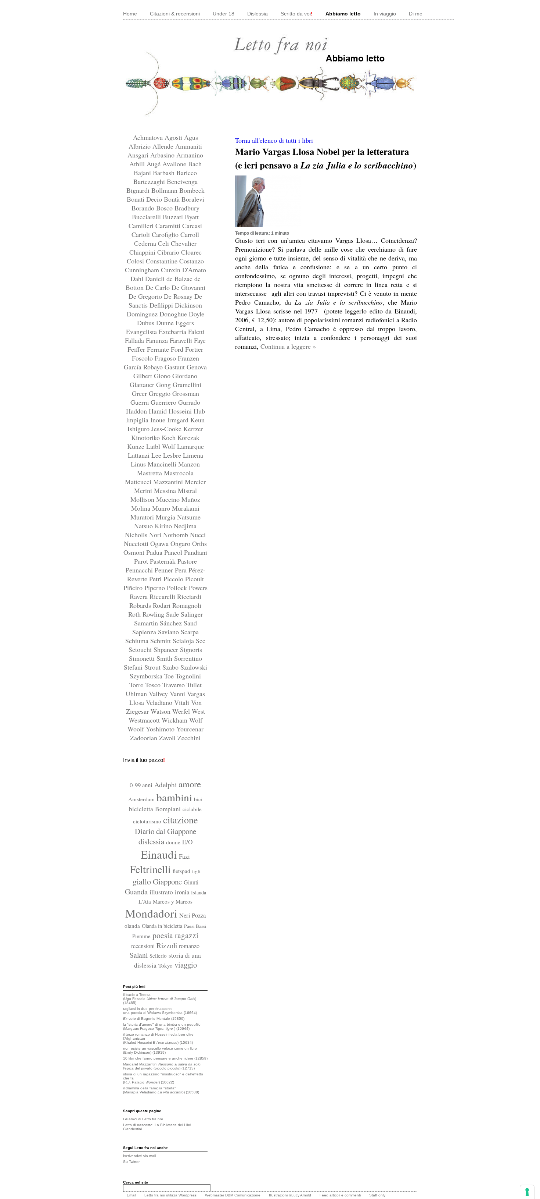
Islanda (198, 892)
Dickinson (188, 305)
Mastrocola (179, 472)
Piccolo (174, 578)
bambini (174, 797)
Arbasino (163, 154)
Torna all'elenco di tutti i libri (274, 140)
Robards (141, 605)
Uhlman (137, 693)
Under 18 (223, 14)
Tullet (194, 684)
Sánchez (172, 622)
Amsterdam (141, 799)
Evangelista (142, 331)
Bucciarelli (147, 216)
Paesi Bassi (195, 926)
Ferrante (159, 349)
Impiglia (138, 419)
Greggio (160, 393)
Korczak (188, 437)
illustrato (161, 892)
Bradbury (186, 207)
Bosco (165, 207)
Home (130, 14)
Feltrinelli (150, 869)
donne (173, 842)
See (200, 640)
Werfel (182, 711)
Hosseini (181, 411)
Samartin (147, 622)
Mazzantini (169, 481)
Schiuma (137, 640)
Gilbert (143, 375)
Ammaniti (188, 146)
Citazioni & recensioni (175, 14)
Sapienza (145, 631)
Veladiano (160, 702)
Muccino (168, 499)
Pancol (174, 552)
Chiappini (143, 252)
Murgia (166, 516)
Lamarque (190, 446)
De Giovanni (188, 287)
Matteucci (139, 481)
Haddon (137, 411)
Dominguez (143, 313)
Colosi (136, 260)
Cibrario (169, 252)
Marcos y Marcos (172, 901)
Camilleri (142, 225)
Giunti (191, 882)
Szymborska (147, 675)
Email (131, 1195)
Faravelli (182, 340)
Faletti (196, 331)
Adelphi (165, 784)
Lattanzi (139, 455)
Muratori (143, 516)
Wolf (195, 720)
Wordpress (188, 1195)
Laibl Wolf (161, 446)
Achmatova (149, 137)
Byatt (192, 216)
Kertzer (193, 428)
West (198, 711)
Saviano (169, 631)
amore (190, 784)
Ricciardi (189, 596)
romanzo (189, 946)
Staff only (377, 1195)
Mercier (195, 481)
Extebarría (173, 331)
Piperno (155, 587)
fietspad (181, 871)
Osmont (134, 552)
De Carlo (158, 287)
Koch (169, 437)
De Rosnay (179, 296)
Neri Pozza (192, 915)
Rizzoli (166, 945)
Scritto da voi (297, 14)
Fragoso (166, 358)
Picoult (194, 578)
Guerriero (164, 402)
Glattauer (143, 384)
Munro (162, 508)
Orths (199, 543)
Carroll (189, 234)
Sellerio (158, 955)
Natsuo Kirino (154, 525)
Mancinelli (163, 464)
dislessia (151, 841)
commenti (353, 1195)
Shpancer (167, 649)
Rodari (162, 605)
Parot (142, 561)
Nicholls (137, 534)
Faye (200, 340)
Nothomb (176, 534)
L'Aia (144, 901)
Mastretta (150, 472)
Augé (154, 163)
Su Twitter (131, 1162)
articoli (335, 1195)
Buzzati (174, 216)
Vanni (178, 693)
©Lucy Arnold (300, 1195)
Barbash (164, 172)
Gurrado (189, 402)
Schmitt (161, 640)
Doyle (196, 313)
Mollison (143, 499)
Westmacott (145, 720)
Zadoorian (144, 737)
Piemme (141, 936)
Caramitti (168, 225)
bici (198, 799)
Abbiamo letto (343, 14)
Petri (156, 578)
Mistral (187, 490)
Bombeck (192, 190)
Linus (139, 464)
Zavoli (168, 737)
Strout (153, 667)
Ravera (140, 596)
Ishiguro (139, 428)
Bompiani (168, 809)
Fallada (135, 340)
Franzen (188, 358)
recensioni (143, 946)
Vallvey (159, 693)
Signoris (191, 649)
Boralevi (192, 199)
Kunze (136, 446)
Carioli (142, 234)
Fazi (184, 856)
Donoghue (174, 313)
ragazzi (186, 935)
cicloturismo (147, 821)
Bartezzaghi (150, 181)
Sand (190, 622)
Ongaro (181, 543)
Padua (155, 552)
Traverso (174, 684)
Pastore (187, 561)
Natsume (189, 516)
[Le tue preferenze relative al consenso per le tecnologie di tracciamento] (527, 1192)
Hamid (159, 411)
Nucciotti (137, 543)
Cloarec (191, 252)
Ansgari (138, 154)
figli (196, 871)
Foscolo (143, 358)
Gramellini (187, 384)
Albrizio (140, 146)
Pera (181, 569)
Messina (166, 490)
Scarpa (190, 631)
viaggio (185, 964)
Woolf (136, 728)
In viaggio (385, 14)
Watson (161, 711)
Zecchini (189, 737)
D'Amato (194, 269)
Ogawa (160, 543)
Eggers (185, 322)
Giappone (167, 881)
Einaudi (159, 854)
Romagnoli (186, 605)
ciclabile (192, 809)
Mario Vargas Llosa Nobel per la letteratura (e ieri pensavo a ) (325, 158)
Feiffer (137, 349)
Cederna (146, 243)
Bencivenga (182, 181)
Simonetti (142, 658)
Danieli (155, 278)
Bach (195, 163)
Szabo (171, 667)
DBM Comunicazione (242, 1195)
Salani (139, 954)
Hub (199, 411)
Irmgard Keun (186, 419)
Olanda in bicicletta (162, 925)
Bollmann (165, 190)
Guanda (136, 892)
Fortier (194, 349)
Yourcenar (190, 728)
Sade (173, 614)
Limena (193, 455)
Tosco (153, 684)
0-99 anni (141, 785)
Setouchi (141, 649)
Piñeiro (133, 587)
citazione (180, 819)
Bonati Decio (145, 199)
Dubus (146, 322)
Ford (178, 349)
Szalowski (193, 667)
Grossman (185, 393)
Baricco (186, 172)
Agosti (174, 137)
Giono (163, 375)
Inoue (158, 419)
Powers (198, 587)
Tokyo (165, 965)
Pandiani (195, 552)
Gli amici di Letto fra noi (143, 1119)
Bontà (172, 199)
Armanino (189, 154)
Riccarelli (163, 596)
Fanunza (158, 340)
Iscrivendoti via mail (139, 1156)
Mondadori (151, 913)
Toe (170, 675)
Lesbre (173, 455)
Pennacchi (140, 569)
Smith (165, 658)
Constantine (162, 260)
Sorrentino (188, 658)
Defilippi (162, 305)
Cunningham (143, 269)
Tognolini (188, 675)
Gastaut (176, 366)
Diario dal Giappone (165, 831)
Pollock (178, 587)
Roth (135, 614)
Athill (138, 163)
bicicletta (141, 809)
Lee (157, 455)
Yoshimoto (161, 728)
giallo (142, 881)
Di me (415, 14)
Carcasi (192, 225)
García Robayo (144, 366)
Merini (144, 490)
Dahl (137, 278)
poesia (162, 935)
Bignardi (138, 190)
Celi (164, 243)
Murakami (185, 508)
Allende (163, 146)
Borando (144, 207)
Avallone (175, 163)
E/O (187, 842)
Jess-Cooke (167, 428)
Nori (156, 534)
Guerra (140, 402)
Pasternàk (163, 561)
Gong (164, 384)
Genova (197, 366)
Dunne (166, 322)
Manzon (189, 464)
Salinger (192, 614)
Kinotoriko (146, 437)
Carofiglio (166, 234)
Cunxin (171, 269)
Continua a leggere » (288, 346)
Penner (165, 569)
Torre (137, 684)
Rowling (154, 614)
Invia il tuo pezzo (144, 760)
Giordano (184, 375)
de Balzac (180, 278)
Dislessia (257, 14)
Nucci (198, 534)
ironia (182, 892)
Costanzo (191, 260)
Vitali (182, 702)
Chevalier (184, 243)
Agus (191, 137)
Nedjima (185, 525)
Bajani (143, 172)
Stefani (134, 667)
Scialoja (184, 640)
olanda (132, 925)
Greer (140, 393)
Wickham (175, 720)
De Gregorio (146, 296)
